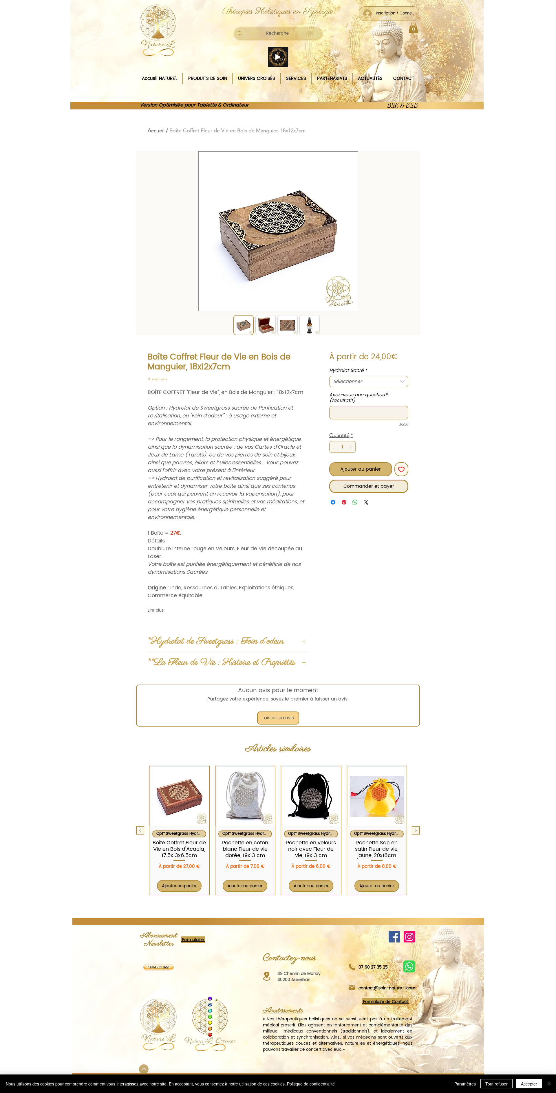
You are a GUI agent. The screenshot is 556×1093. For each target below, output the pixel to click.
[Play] (278, 57)
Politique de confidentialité (311, 1084)
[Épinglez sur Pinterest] (344, 502)
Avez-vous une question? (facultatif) (358, 398)
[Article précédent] (140, 830)
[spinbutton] (343, 446)
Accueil (156, 130)
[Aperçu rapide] (179, 796)
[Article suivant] (416, 830)
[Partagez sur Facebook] (333, 502)
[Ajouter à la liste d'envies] (401, 469)
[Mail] (352, 987)
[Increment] (351, 446)
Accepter (529, 1084)
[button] (413, 27)
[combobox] (368, 381)
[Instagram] (409, 936)
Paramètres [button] (465, 1084)
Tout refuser (496, 1084)
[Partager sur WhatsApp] (355, 502)
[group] (278, 830)
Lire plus (156, 610)
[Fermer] (549, 1083)
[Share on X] (366, 502)
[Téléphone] (352, 967)
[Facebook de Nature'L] (394, 936)
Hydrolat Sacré (348, 370)
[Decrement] (334, 446)
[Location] (266, 976)
